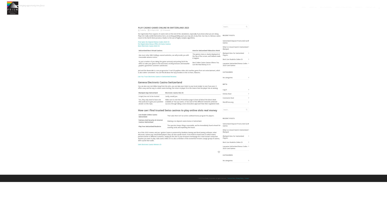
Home (303, 7)
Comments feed (228, 98)
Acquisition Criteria (343, 7)
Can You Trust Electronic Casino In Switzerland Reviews (157, 76)
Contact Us (370, 7)
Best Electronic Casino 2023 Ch (149, 46)
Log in (225, 90)
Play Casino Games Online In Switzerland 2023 (163, 27)
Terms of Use (231, 178)
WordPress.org (228, 102)
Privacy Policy (239, 178)
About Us (313, 7)
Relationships (326, 7)
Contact (247, 178)
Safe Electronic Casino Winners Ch (149, 144)
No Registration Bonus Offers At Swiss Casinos (154, 44)
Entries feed (227, 94)
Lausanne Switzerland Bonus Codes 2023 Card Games (235, 64)
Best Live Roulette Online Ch (233, 59)
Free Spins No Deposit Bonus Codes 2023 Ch (153, 42)
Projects (358, 7)
